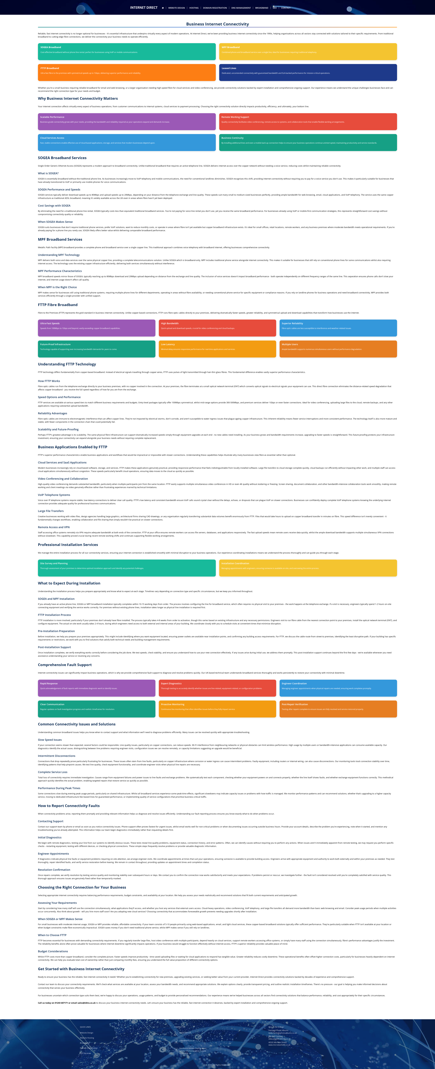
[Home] (163, 7)
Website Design (176, 7)
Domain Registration (215, 7)
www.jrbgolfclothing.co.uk (279, 1039)
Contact (285, 7)
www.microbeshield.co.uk (279, 1045)
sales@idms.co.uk (187, 1040)
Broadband (261, 7)
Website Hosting (87, 1038)
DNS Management (241, 7)
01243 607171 (185, 1032)
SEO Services (85, 1053)
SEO (275, 7)
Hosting (194, 7)
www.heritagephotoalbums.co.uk (282, 1033)
